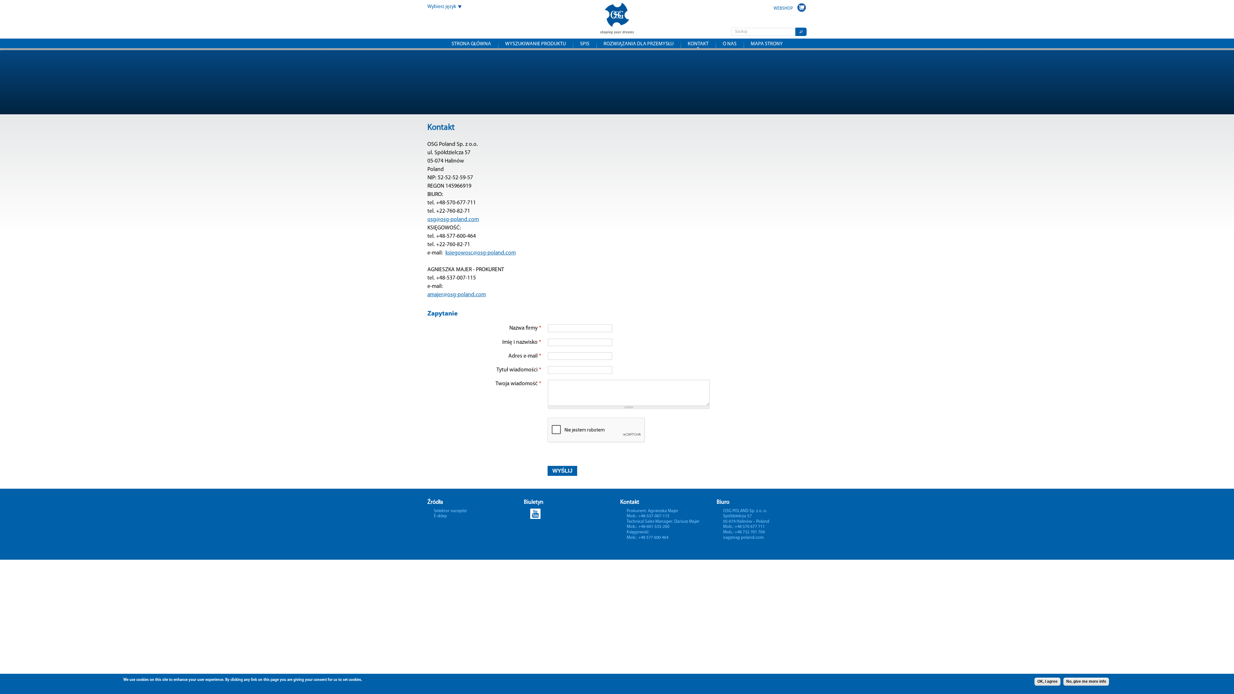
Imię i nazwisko (521, 342)
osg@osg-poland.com (453, 219)
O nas (730, 44)
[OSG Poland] (617, 29)
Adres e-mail (524, 356)
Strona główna (471, 44)
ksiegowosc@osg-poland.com (480, 253)
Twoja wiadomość (518, 384)
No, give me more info (1086, 681)
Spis (584, 44)
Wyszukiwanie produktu (535, 44)
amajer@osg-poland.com (456, 295)
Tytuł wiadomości (518, 370)
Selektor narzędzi (450, 511)
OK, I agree (1047, 681)
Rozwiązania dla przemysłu (639, 44)
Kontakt (698, 44)
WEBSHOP (783, 8)
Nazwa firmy (525, 328)
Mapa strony (767, 44)
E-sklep (440, 516)
